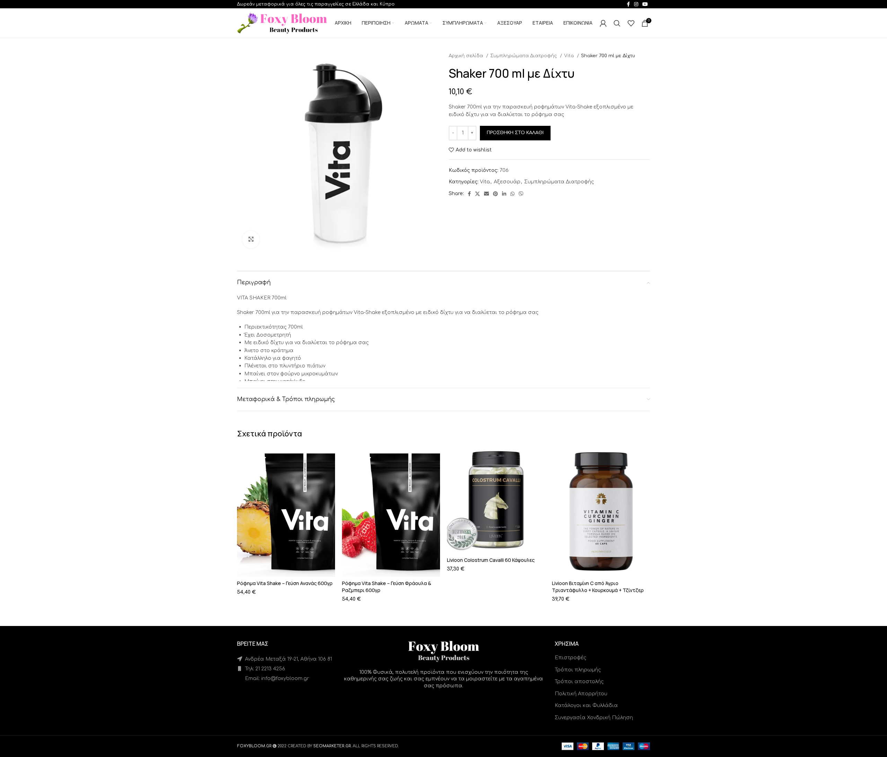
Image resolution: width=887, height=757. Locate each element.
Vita (569, 55)
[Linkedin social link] (504, 193)
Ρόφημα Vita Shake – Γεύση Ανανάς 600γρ (285, 583)
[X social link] (477, 193)
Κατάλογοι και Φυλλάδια (586, 705)
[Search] (617, 23)
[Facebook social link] (469, 193)
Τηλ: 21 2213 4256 (264, 668)
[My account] (603, 23)
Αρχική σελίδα (466, 55)
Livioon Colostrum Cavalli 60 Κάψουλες (491, 560)
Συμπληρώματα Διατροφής (524, 55)
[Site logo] (282, 22)
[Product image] (286, 511)
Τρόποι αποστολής (579, 681)
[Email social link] (486, 193)
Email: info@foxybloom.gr (276, 678)
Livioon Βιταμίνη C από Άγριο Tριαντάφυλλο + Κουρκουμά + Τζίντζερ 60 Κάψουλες (598, 590)
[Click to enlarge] (251, 239)
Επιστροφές (570, 657)
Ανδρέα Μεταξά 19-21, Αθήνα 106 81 (288, 659)
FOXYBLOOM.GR (254, 746)
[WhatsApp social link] (512, 193)
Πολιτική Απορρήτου (581, 693)
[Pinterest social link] (495, 193)
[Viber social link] (521, 193)
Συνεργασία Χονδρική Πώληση (594, 717)
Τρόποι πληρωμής (578, 669)
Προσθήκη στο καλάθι (515, 132)
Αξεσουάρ (507, 181)
